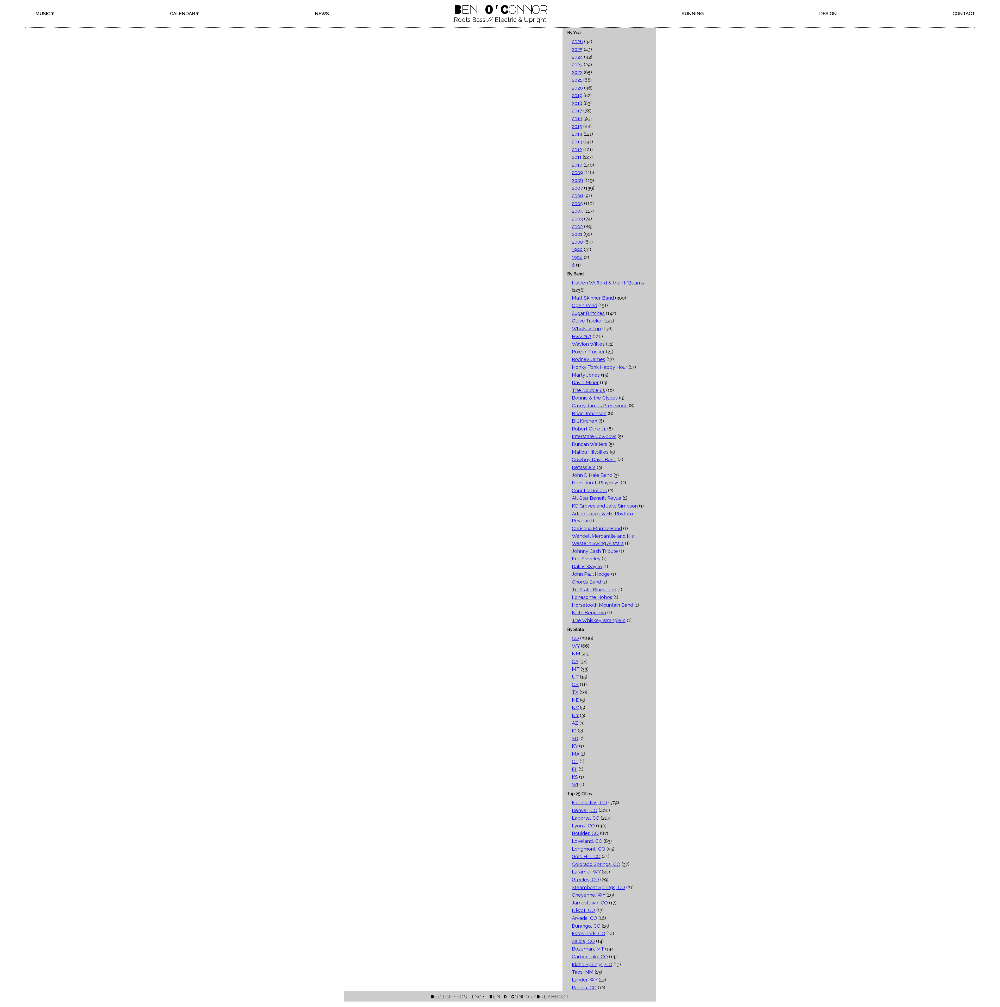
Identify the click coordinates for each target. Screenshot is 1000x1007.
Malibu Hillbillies (590, 452)
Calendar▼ (185, 13)
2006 (577, 195)
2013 (577, 141)
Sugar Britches (588, 313)
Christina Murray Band (597, 528)
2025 (577, 49)
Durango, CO (586, 926)
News (322, 13)
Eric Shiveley (586, 558)
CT (575, 761)
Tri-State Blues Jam (594, 589)
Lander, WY (584, 980)
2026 (577, 41)
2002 (577, 226)
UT (575, 677)
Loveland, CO (587, 841)
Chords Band (586, 582)
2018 (577, 103)
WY (576, 646)
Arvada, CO (584, 918)
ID (574, 730)
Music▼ (45, 13)
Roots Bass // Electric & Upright (500, 19)
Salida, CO (583, 941)
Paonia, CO (584, 987)
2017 (577, 110)
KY (575, 746)
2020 (577, 88)
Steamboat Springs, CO (598, 887)
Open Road (584, 305)
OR (575, 684)
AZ (575, 723)
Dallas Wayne (587, 566)
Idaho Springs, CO (592, 964)
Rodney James (588, 359)
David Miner (585, 382)
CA (575, 661)
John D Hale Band (592, 475)
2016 (577, 118)
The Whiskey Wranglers (599, 620)
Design (828, 13)
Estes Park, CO (588, 933)
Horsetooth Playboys (596, 482)
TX (575, 692)
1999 (577, 249)
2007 (577, 188)
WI (575, 784)
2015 (577, 126)
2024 (577, 57)
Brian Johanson (589, 413)
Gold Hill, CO (586, 856)
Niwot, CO (583, 910)
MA (575, 754)
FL (574, 769)
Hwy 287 (581, 336)
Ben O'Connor (500, 9)
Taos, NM (582, 972)
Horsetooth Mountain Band (602, 605)
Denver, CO (584, 810)
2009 (577, 172)
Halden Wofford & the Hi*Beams (608, 283)
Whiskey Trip (586, 328)
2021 (577, 80)
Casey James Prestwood (600, 405)
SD (575, 738)
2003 (577, 218)
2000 (577, 242)
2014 (577, 134)
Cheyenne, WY (588, 895)
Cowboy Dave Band (594, 459)
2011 (577, 157)
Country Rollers (589, 490)
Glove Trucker (587, 321)
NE (575, 700)
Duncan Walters (589, 444)
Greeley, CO (585, 879)
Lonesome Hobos (592, 597)
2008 (577, 180)
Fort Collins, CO (589, 802)
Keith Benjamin (589, 612)
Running (693, 13)
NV (575, 707)
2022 (577, 72)
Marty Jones (586, 375)
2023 (577, 64)
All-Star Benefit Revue (596, 498)
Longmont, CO (588, 849)
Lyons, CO (583, 825)
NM (576, 653)
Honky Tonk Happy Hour (599, 367)
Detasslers (584, 467)
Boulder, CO (585, 833)
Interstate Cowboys (594, 436)
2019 (577, 95)
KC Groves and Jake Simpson (605, 506)
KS (575, 777)
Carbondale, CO (590, 956)
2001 (577, 234)
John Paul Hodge (591, 574)
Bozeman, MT (588, 949)
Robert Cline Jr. (589, 429)
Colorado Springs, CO (596, 864)
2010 (577, 165)
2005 (577, 203)
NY (575, 715)
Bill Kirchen (584, 421)
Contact (964, 13)
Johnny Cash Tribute (595, 551)
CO (575, 638)
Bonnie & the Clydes (595, 398)
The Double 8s (588, 390)
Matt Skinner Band (593, 298)
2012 (577, 149)
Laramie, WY (586, 872)
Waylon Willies (588, 344)
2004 (577, 211)
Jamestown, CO (590, 902)
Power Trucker (588, 351)
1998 (577, 257)
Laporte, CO (585, 818)
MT (575, 669)
